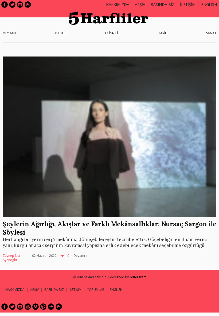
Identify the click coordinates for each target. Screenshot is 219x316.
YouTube (28, 306)
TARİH (162, 33)
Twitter (12, 4)
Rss (28, 4)
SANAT (211, 33)
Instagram (20, 4)
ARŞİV (140, 4)
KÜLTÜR (60, 33)
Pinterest (43, 306)
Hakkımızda (117, 4)
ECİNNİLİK (112, 33)
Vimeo (35, 306)
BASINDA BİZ (162, 4)
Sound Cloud (51, 306)
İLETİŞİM (187, 4)
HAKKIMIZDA (15, 289)
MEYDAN (9, 33)
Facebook (4, 4)
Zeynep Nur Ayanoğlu (12, 257)
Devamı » (80, 255)
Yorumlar (95, 289)
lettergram (138, 277)
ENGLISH (209, 4)
